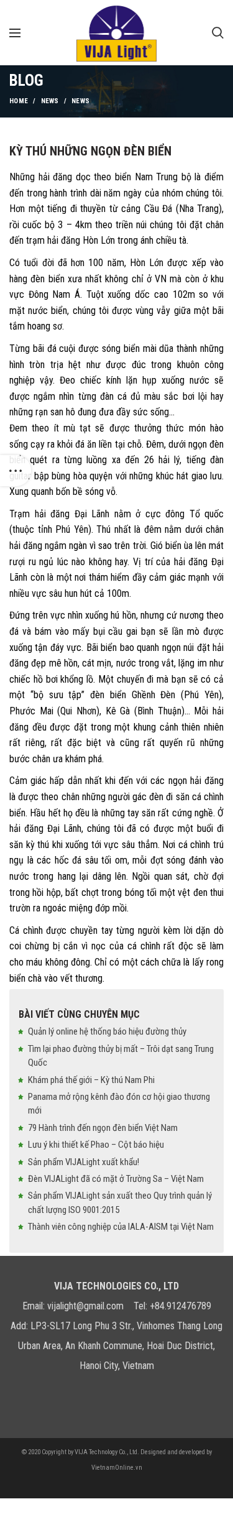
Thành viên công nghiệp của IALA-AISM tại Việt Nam (121, 1226)
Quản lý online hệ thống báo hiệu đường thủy (107, 1031)
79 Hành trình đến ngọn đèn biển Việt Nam (103, 1127)
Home (18, 101)
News (50, 101)
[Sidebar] (15, 470)
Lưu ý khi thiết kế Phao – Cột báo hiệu (96, 1144)
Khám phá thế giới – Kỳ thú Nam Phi (91, 1080)
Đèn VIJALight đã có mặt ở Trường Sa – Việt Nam (116, 1178)
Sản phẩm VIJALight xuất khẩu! (83, 1162)
